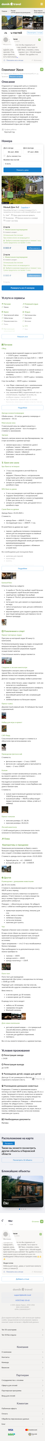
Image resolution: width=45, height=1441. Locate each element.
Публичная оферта (9, 1408)
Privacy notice (38, 1078)
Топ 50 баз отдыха (9, 1335)
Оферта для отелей (9, 1385)
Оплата (5, 1414)
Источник (38, 60)
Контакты (6, 1357)
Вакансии (5, 1367)
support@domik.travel (22, 1295)
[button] (3, 190)
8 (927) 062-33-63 (22, 1300)
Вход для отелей (8, 1396)
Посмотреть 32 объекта (22, 1160)
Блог (3, 1424)
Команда (5, 1362)
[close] (43, 1079)
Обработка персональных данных (15, 1419)
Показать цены (22, 170)
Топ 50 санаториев (9, 1330)
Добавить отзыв (22, 1279)
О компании (6, 1352)
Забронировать (34, 248)
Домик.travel (11, 4)
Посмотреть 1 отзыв (35, 33)
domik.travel (22, 1289)
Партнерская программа (11, 1390)
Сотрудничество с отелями (12, 1380)
